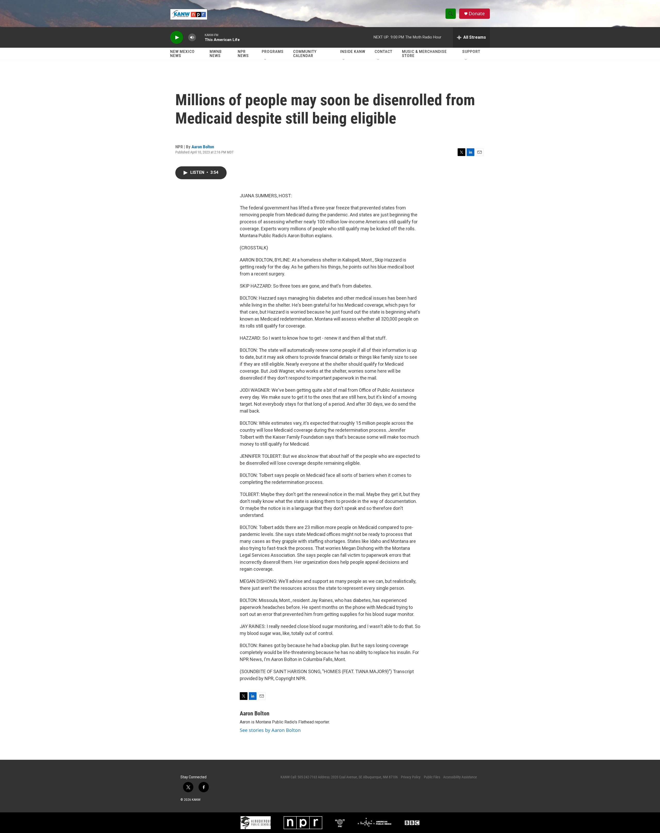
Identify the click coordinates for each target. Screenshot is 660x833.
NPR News (243, 54)
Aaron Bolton (203, 146)
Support (471, 52)
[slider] (200, 37)
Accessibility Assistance (460, 777)
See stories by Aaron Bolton (270, 730)
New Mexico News (182, 54)
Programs (273, 52)
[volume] (192, 37)
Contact (383, 52)
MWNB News (216, 54)
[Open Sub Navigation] (265, 60)
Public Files (432, 777)
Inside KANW (352, 52)
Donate (477, 13)
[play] (176, 37)
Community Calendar (305, 54)
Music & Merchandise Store (424, 54)
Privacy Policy (410, 777)
